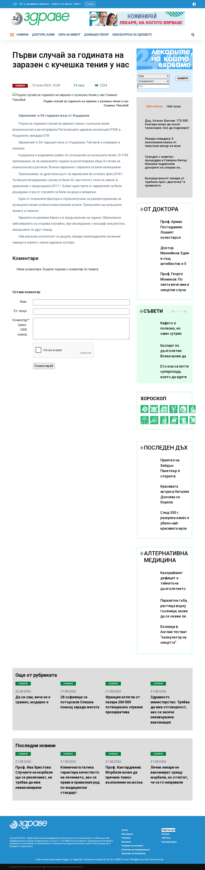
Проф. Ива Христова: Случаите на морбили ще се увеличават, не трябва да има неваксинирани (34, 777)
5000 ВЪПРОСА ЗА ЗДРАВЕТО (132, 34)
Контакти (126, 842)
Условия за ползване (132, 846)
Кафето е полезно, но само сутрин (171, 328)
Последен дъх (166, 447)
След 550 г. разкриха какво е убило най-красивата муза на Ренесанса (174, 523)
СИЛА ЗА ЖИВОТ (69, 34)
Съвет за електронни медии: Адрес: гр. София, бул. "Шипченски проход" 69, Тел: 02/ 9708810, (79, 859)
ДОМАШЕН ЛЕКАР (96, 34)
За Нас (125, 830)
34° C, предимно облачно (33, 3)
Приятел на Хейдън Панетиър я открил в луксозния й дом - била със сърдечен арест (174, 476)
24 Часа (165, 834)
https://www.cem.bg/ (154, 859)
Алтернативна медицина (166, 556)
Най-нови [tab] (174, 106)
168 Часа (166, 838)
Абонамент (127, 834)
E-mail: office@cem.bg (133, 859)
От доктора (161, 209)
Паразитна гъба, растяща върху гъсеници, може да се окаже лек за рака (174, 611)
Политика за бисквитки (133, 853)
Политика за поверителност (136, 850)
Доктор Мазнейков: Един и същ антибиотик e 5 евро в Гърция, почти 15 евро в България (174, 264)
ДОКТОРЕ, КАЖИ (43, 34)
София (90, 3)
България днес (169, 842)
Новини (22, 34)
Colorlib (79, 867)
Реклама (126, 838)
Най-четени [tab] (154, 106)
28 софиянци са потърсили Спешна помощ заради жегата (79, 702)
